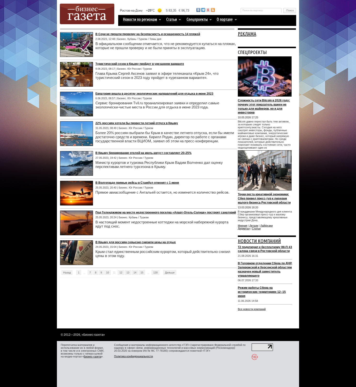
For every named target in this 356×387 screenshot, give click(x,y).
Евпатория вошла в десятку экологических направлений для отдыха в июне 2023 (154, 93)
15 (141, 272)
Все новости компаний (252, 309)
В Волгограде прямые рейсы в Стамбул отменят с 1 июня (137, 182)
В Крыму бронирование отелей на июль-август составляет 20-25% (143, 153)
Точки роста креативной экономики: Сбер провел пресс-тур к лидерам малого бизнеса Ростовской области (264, 198)
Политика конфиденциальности (133, 356)
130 (155, 272)
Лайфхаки (266, 225)
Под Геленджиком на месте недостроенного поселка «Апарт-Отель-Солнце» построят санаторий (165, 212)
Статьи (256, 228)
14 (134, 272)
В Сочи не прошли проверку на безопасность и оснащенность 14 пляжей (147, 34)
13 (127, 272)
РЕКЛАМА (247, 34)
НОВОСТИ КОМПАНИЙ (259, 241)
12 (120, 272)
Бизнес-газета (92, 356)
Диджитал (244, 228)
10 (107, 272)
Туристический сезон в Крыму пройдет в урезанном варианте (139, 64)
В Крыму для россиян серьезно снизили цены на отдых (135, 242)
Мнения (242, 225)
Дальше (170, 272)
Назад (67, 272)
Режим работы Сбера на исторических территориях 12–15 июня (262, 292)
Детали (253, 225)
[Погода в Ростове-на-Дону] (154, 10)
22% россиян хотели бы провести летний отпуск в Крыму (136, 123)
